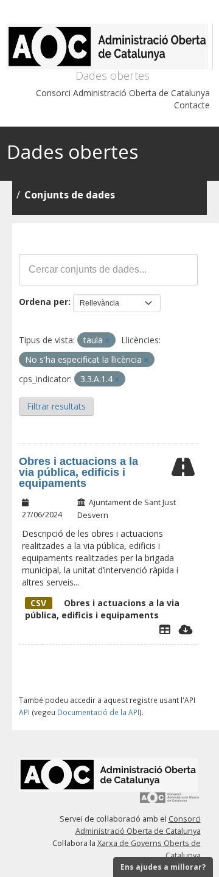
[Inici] (110, 46)
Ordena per (43, 301)
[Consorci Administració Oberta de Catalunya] (170, 802)
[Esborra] (107, 340)
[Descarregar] (186, 629)
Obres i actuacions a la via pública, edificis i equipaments (78, 472)
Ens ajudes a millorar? (163, 867)
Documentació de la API (98, 712)
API (24, 712)
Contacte (192, 105)
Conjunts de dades (69, 194)
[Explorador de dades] (164, 629)
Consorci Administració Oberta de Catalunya (123, 93)
